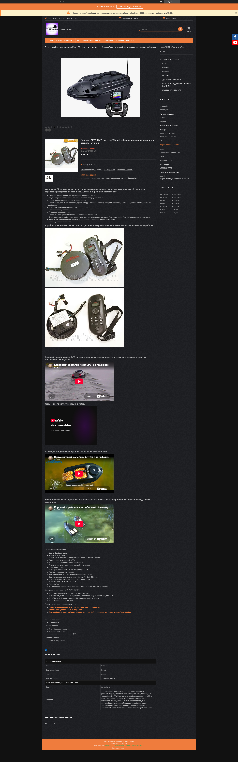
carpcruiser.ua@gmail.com (170, 152)
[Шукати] (180, 29)
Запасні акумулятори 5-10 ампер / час (65, 610)
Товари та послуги (64, 40)
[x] (48, 650)
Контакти (109, 40)
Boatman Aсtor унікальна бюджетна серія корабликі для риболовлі (129, 47)
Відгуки (165, 75)
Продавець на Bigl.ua (119, 743)
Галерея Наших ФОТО (171, 90)
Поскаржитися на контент (114, 745)
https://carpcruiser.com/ (169, 145)
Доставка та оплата (125, 40)
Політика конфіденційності (134, 745)
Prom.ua (131, 741)
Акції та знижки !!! (85, 40)
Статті (165, 63)
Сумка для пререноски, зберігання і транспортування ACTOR (75, 607)
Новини (165, 67)
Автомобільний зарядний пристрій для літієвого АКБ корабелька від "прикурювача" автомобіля (90, 612)
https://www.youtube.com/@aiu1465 (175, 178)
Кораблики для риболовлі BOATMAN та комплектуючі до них (75, 47)
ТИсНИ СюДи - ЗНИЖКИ (129, 6)
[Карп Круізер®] (52, 29)
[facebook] (46, 650)
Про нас (98, 40)
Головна (49, 40)
